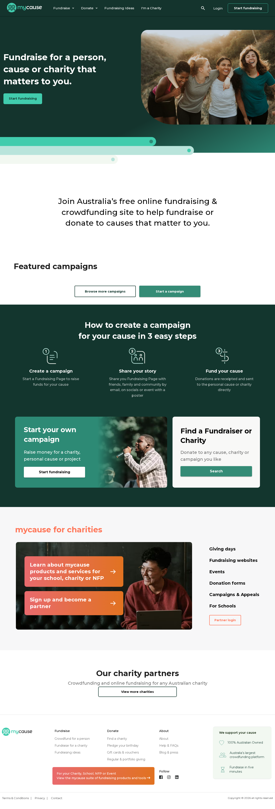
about (163, 738)
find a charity (117, 738)
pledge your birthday (123, 745)
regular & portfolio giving (126, 759)
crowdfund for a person (72, 738)
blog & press (168, 752)
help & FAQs (168, 745)
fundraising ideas (67, 752)
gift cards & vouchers (123, 752)
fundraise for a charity (71, 745)
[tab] (64, 8)
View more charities (137, 692)
